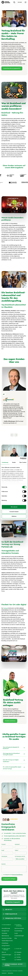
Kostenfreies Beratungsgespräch (11, 68)
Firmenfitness (5, 943)
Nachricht (3, 864)
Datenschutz (10, 973)
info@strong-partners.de (11, 913)
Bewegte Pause (5, 930)
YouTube (18, 957)
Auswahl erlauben (14, 511)
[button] (25, 2)
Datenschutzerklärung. (17, 874)
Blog (16, 938)
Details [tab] (14, 462)
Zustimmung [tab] (5, 462)
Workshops (4, 933)
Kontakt (20, 2)
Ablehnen (14, 516)
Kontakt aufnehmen (10, 720)
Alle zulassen (14, 506)
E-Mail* (2, 850)
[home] (5, 2)
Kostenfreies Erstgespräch (13, 902)
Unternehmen (4, 856)
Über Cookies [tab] (22, 462)
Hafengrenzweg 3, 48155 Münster (13, 918)
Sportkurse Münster (19, 928)
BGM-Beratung (5, 935)
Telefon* (16, 850)
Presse (3, 957)
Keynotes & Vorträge (7, 938)
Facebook (18, 959)
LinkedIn (18, 954)
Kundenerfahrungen (19, 935)
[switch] (24, 491)
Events (16, 933)
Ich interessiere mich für (20, 856)
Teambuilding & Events (7, 940)
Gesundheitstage (6, 928)
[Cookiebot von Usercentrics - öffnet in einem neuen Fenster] (20, 458)
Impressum (4, 973)
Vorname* (3, 844)
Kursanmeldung (18, 930)
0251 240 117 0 (8, 909)
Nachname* (17, 844)
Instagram (18, 952)
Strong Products (6, 945)
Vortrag (6, 608)
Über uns (4, 952)
